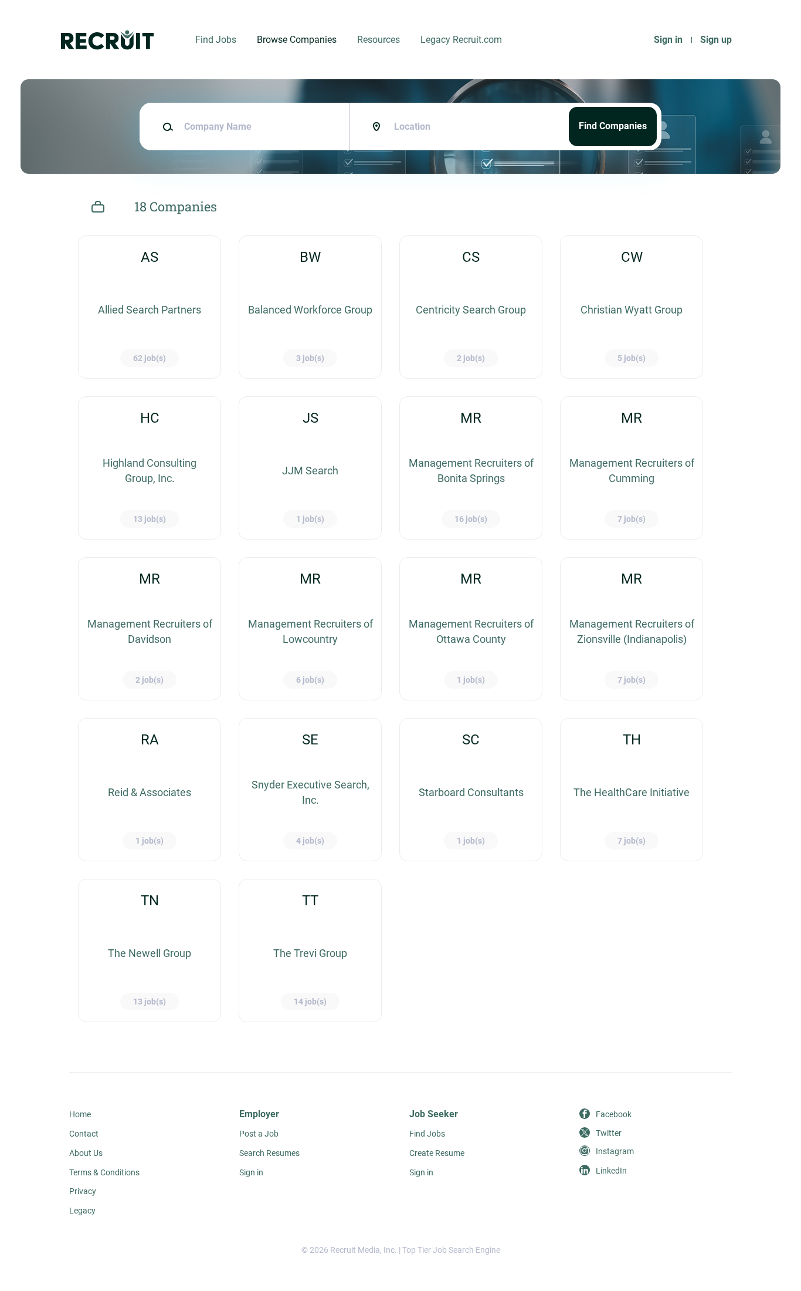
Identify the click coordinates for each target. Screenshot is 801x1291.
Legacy (82, 1210)
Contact (84, 1133)
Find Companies (613, 126)
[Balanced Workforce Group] (310, 307)
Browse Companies (297, 39)
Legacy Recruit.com (461, 39)
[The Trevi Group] (310, 950)
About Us (86, 1153)
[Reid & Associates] (149, 789)
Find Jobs (215, 39)
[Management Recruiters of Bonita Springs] (470, 468)
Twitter (609, 1133)
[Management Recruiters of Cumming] (631, 468)
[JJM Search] (310, 468)
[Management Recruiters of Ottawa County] (470, 628)
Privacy (82, 1191)
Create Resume (436, 1153)
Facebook (614, 1114)
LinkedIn (611, 1170)
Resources (378, 39)
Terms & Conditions (104, 1172)
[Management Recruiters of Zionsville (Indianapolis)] (631, 628)
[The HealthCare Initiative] (631, 789)
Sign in (668, 39)
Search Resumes (269, 1153)
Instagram (615, 1151)
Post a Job (259, 1133)
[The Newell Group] (149, 950)
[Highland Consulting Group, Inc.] (149, 468)
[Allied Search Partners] (149, 307)
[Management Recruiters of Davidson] (149, 628)
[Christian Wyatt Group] (631, 307)
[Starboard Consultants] (470, 789)
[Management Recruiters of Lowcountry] (310, 628)
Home (80, 1114)
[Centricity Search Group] (470, 307)
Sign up (716, 39)
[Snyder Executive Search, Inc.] (310, 789)
